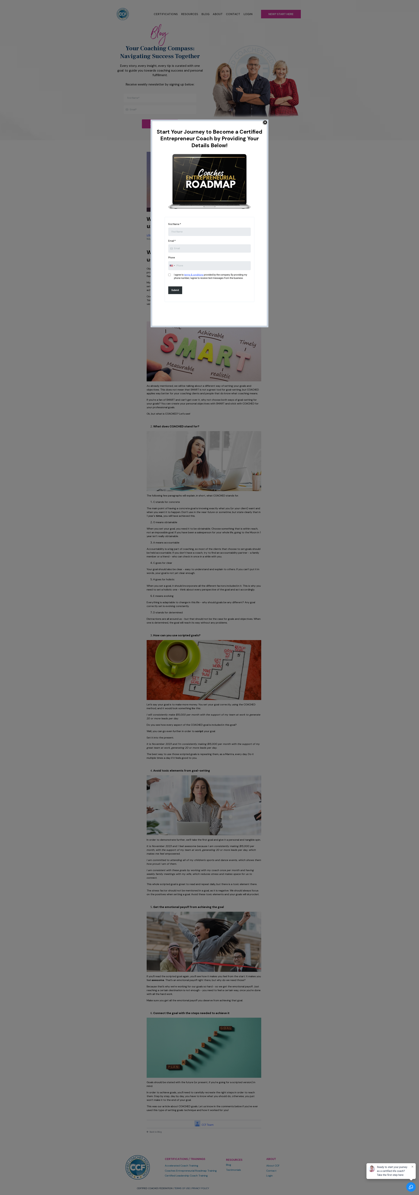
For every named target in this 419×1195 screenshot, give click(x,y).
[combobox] (172, 265)
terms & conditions (193, 274)
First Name (174, 224)
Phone (171, 257)
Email (172, 241)
